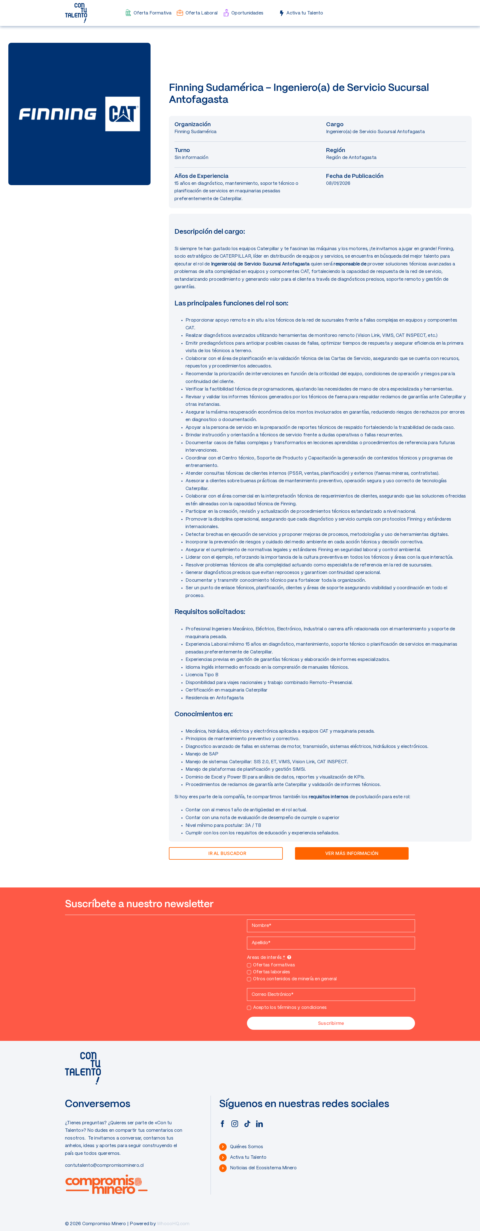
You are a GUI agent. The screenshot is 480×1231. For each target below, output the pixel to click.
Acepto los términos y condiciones (290, 1008)
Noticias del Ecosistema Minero (263, 1168)
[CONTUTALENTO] (76, 5)
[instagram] (234, 1123)
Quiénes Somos (246, 1147)
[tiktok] (247, 1123)
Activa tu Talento (248, 1157)
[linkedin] (259, 1123)
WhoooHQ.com (173, 1224)
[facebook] (222, 1123)
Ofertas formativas (274, 965)
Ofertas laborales (271, 972)
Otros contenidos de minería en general (295, 979)
